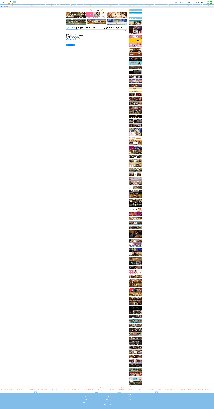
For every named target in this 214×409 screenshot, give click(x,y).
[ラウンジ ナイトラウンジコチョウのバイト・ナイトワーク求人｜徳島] (135, 67)
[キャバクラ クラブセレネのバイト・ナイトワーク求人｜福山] (135, 36)
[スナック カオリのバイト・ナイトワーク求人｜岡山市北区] (135, 347)
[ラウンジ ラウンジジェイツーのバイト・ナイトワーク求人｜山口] (135, 369)
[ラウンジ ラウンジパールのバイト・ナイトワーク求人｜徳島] (135, 365)
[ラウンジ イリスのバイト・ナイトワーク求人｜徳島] (135, 200)
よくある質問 (107, 399)
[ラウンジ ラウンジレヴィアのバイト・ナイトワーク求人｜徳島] (135, 240)
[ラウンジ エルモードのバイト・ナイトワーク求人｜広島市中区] (135, 209)
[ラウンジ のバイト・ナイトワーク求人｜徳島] (135, 249)
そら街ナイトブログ (85, 397)
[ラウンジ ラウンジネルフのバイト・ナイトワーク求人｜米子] (135, 143)
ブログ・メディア (194, 2)
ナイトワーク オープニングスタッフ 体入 (97, 389)
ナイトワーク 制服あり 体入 (198, 389)
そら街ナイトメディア (107, 397)
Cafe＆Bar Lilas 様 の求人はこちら (71, 39)
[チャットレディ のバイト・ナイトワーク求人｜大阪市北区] (135, 63)
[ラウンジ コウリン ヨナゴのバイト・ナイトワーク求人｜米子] (135, 152)
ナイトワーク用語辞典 (128, 399)
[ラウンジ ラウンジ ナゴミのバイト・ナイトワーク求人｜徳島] (135, 169)
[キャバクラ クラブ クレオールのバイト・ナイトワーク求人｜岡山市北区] (135, 245)
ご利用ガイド (202, 2)
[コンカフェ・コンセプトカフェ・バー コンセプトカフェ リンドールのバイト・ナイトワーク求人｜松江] (135, 378)
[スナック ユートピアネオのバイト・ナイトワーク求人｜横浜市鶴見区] (135, 165)
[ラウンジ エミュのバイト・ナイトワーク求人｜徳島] (135, 325)
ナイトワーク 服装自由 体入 (139, 389)
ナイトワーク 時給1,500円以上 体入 (18, 389)
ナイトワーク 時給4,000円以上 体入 (53, 389)
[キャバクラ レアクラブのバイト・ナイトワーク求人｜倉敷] (135, 329)
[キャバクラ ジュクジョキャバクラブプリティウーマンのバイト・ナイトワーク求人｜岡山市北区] (135, 289)
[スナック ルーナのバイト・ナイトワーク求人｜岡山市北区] (135, 356)
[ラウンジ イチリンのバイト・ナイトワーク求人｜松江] (135, 227)
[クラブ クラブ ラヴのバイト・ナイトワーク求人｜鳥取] (135, 205)
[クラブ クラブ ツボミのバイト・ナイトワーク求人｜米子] (135, 85)
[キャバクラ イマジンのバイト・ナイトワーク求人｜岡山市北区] (135, 125)
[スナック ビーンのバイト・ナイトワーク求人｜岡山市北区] (135, 285)
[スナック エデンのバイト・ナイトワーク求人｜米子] (135, 156)
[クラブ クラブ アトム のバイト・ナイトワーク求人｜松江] (135, 267)
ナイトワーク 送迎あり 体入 (178, 389)
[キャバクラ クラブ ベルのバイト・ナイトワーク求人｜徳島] (135, 27)
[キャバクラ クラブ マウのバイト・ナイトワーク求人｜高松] (135, 112)
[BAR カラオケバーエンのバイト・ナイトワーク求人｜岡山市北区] (135, 231)
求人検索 (187, 2)
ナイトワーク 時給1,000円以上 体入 (6, 389)
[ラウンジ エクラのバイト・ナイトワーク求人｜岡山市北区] (135, 23)
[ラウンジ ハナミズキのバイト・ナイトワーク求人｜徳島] (135, 360)
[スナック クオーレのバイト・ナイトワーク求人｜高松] (135, 49)
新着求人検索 (107, 394)
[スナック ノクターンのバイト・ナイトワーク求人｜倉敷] (135, 236)
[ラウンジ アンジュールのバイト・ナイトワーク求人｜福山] (135, 280)
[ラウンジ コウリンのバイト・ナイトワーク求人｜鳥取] (135, 196)
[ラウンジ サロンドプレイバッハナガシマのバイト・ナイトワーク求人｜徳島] (135, 303)
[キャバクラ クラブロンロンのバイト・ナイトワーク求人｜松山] (135, 334)
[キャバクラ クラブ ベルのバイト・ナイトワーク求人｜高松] (135, 94)
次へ (74, 45)
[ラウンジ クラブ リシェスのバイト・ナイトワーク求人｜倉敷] (135, 32)
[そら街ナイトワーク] (7, 3)
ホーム (2, 6)
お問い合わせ (85, 402)
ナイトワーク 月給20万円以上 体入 (65, 389)
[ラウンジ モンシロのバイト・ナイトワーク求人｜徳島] (135, 76)
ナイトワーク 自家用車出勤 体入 (188, 389)
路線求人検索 (85, 396)
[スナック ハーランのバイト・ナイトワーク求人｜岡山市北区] (135, 338)
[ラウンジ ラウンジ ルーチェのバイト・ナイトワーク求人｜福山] (135, 258)
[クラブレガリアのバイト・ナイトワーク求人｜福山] (117, 21)
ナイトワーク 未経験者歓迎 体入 (169, 389)
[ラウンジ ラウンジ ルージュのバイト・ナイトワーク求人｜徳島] (135, 54)
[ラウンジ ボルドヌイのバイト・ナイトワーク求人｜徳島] (135, 222)
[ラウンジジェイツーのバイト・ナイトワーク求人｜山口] (76, 21)
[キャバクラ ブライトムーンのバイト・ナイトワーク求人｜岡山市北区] (135, 307)
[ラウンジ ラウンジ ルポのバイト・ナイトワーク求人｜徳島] (135, 187)
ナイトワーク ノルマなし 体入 (109, 389)
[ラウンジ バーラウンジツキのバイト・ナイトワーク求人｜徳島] (135, 174)
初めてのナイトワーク (128, 397)
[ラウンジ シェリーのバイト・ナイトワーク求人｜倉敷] (135, 138)
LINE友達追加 (85, 399)
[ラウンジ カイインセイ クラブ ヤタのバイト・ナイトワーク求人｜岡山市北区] (135, 276)
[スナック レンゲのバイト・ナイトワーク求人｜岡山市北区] (135, 374)
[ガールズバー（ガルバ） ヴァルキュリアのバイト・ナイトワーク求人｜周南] (135, 129)
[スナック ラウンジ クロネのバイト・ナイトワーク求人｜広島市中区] (135, 116)
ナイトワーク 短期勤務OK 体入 (129, 389)
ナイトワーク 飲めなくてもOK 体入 (85, 389)
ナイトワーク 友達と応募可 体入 (208, 389)
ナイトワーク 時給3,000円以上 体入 (41, 389)
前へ (67, 45)
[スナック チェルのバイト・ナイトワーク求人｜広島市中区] (135, 218)
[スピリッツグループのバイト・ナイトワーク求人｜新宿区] (96, 14)
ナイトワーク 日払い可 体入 (75, 389)
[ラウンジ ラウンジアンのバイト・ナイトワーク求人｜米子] (135, 178)
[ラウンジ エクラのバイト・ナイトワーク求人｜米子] (135, 45)
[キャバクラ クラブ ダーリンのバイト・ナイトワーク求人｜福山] (135, 107)
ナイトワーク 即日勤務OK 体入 (119, 389)
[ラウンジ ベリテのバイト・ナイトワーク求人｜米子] (135, 120)
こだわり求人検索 (128, 394)
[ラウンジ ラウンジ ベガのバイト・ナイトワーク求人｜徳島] (135, 316)
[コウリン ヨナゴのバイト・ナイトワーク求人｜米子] (76, 14)
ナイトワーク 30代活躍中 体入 (158, 389)
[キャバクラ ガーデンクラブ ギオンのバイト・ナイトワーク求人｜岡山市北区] (135, 147)
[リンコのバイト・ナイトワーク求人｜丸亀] (96, 21)
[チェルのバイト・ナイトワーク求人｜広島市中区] (117, 14)
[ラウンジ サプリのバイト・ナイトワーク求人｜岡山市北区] (135, 134)
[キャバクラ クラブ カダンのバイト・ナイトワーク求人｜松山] (135, 254)
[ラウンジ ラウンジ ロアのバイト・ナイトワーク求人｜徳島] (135, 298)
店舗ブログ (128, 396)
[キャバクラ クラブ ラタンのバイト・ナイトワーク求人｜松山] (135, 98)
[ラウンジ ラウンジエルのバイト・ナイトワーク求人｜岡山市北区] (135, 294)
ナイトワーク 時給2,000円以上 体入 (29, 389)
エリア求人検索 (107, 396)
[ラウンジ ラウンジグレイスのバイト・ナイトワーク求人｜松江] (135, 191)
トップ (176, 2)
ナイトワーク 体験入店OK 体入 (148, 389)
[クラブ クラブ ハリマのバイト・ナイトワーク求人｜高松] (135, 103)
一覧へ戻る (70, 45)
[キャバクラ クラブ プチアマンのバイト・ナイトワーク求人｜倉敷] (135, 58)
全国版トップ (181, 2)
